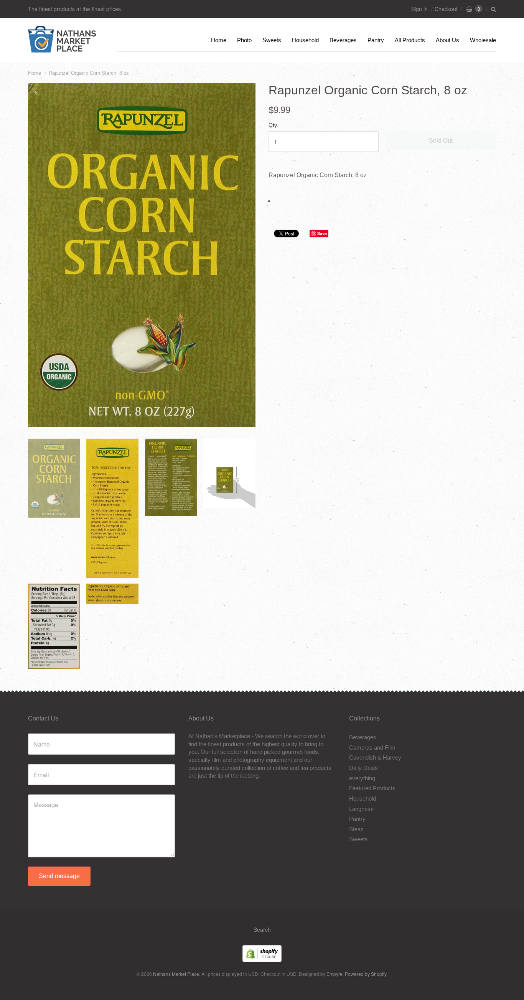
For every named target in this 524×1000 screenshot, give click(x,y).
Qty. (273, 125)
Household (305, 40)
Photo (244, 40)
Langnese (361, 809)
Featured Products (372, 788)
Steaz (356, 829)
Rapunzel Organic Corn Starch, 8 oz (89, 73)
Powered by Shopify (365, 973)
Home (218, 40)
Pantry (375, 40)
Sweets (271, 40)
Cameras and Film (372, 747)
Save (322, 233)
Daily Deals (363, 768)
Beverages (343, 40)
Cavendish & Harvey (375, 757)
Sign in (419, 9)
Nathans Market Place (176, 973)
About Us (447, 40)
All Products (410, 40)
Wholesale (483, 40)
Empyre (334, 973)
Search (262, 929)
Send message (59, 876)
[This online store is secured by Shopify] (262, 959)
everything (362, 778)
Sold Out (441, 140)
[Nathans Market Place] (62, 48)
